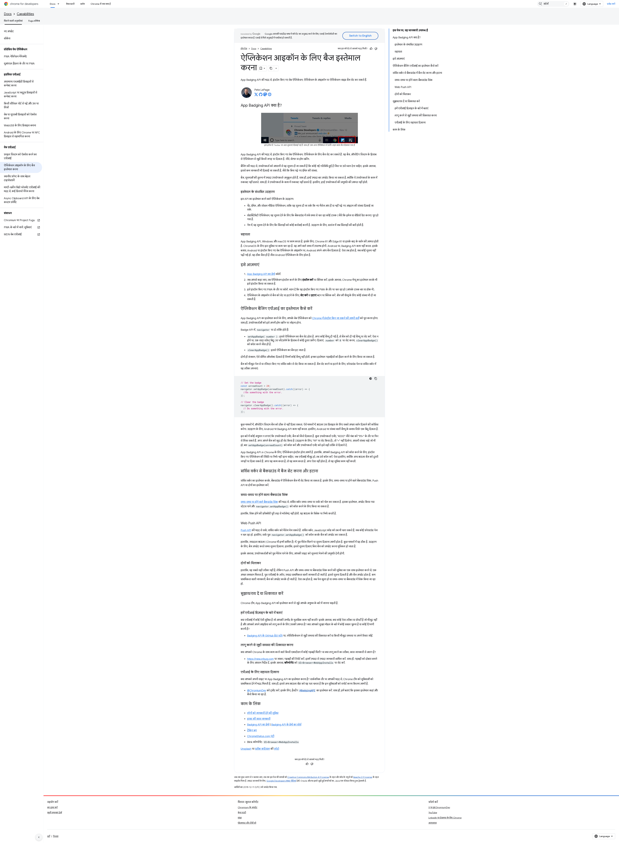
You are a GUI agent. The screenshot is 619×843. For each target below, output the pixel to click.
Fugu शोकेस (34, 20)
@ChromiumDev (256, 690)
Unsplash (246, 748)
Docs (52, 3)
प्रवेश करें (611, 3)
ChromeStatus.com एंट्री (260, 736)
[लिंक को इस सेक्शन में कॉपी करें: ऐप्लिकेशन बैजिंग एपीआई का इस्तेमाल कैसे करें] (315, 309)
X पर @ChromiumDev (439, 807)
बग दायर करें (52, 807)
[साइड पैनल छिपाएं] (39, 837)
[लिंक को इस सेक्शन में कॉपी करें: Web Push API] (264, 523)
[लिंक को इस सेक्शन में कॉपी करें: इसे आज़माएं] (262, 265)
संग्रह (240, 817)
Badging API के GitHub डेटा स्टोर (265, 635)
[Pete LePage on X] (256, 95)
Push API (246, 530)
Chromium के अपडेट (247, 807)
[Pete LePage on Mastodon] (265, 95)
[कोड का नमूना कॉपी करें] (375, 378)
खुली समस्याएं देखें (54, 812)
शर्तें (48, 836)
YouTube (432, 812)
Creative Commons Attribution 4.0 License (308, 777)
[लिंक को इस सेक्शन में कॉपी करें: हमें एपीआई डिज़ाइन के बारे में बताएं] (285, 613)
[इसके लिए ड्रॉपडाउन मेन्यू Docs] (59, 4)
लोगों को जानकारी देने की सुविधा (262, 713)
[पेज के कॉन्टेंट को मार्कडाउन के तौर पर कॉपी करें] (271, 68)
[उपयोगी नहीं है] (375, 48)
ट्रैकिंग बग (252, 730)
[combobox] (553, 4)
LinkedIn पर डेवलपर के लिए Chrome (445, 817)
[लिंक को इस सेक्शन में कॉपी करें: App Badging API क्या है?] (285, 106)
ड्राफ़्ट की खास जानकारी (258, 719)
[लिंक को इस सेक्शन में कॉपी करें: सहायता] (253, 235)
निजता (55, 836)
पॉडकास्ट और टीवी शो (247, 822)
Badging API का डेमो (258, 724)
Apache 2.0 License (362, 777)
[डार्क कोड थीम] (370, 378)
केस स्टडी (70, 3)
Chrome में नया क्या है (101, 3)
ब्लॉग (82, 3)
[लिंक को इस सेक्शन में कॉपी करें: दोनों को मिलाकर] (264, 563)
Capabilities (25, 14)
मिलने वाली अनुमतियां (13, 20)
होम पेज (244, 48)
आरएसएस (432, 822)
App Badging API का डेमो (261, 274)
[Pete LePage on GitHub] (260, 95)
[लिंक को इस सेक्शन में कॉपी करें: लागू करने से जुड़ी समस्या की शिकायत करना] (296, 645)
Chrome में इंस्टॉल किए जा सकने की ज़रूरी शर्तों (335, 318)
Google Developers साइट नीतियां (281, 781)
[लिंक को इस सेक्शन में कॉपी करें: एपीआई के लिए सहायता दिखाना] (282, 672)
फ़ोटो (276, 748)
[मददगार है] (371, 48)
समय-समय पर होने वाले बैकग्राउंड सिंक (259, 502)
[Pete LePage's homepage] (269, 95)
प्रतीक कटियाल (262, 748)
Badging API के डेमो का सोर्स (286, 724)
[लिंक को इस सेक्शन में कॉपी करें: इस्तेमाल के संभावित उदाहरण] (278, 192)
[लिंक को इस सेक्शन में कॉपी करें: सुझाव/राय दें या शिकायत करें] (286, 594)
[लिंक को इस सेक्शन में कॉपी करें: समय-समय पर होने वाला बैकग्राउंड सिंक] (291, 495)
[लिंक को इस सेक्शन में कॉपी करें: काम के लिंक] (264, 704)
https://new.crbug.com (260, 659)
